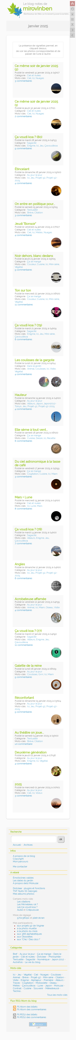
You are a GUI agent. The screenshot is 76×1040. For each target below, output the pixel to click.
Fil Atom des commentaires (31, 1009)
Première (48, 980)
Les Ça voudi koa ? (27, 907)
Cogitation (32, 474)
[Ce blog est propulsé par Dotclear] (38, 1024)
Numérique (43, 959)
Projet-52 (40, 177)
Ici (33, 78)
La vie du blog (32, 962)
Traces (16, 983)
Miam (54, 474)
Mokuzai (58, 985)
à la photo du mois (27, 931)
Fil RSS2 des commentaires (31, 1017)
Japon (39, 403)
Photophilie (55, 956)
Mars (39, 506)
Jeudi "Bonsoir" (25, 224)
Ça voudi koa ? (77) (28, 631)
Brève (30, 212)
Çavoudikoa (51, 145)
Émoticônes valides (23, 877)
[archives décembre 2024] (72, 29)
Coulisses (40, 368)
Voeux (39, 793)
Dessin (39, 438)
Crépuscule (32, 910)
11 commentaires (24, 304)
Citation (38, 212)
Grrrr (40, 674)
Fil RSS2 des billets (27, 1014)
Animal (30, 368)
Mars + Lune (23, 497)
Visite (53, 368)
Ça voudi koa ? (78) (28, 529)
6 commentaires (23, 339)
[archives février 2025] (72, 35)
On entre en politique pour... (35, 204)
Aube (20, 910)
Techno (17, 991)
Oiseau (49, 607)
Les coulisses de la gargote (34, 360)
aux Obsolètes (25, 936)
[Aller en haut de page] (72, 14)
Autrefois (18, 962)
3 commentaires (23, 81)
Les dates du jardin (23, 880)
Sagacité (31, 143)
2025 (18, 784)
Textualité (32, 210)
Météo (39, 232)
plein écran (38, 918)
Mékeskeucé (52, 988)
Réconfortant (24, 698)
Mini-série (54, 264)
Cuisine (41, 264)
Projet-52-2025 (46, 406)
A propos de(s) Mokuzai (25, 883)
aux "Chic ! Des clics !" (28, 939)
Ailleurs (31, 403)
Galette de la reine (28, 666)
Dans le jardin (34, 366)
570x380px (23, 918)
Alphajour (36, 980)
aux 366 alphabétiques (29, 934)
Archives (28, 845)
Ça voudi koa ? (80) (28, 137)
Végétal (19, 267)
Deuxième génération (31, 752)
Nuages (40, 78)
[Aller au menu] (72, 19)
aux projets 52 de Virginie (30, 925)
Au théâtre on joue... (29, 732)
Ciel (29, 78)
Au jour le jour (34, 175)
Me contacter (20, 866)
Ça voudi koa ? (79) (28, 325)
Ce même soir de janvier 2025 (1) (36, 103)
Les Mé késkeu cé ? (27, 904)
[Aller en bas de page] (72, 24)
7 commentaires (23, 543)
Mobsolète (41, 983)
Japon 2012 (58, 959)
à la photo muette (27, 928)
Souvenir (38, 988)
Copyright (18, 858)
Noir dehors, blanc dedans (34, 256)
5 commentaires (23, 148)
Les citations (23, 901)
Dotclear (41, 956)
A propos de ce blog (24, 856)
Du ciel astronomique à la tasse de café (37, 463)
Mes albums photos (23, 893)
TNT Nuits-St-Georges (25, 891)
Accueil (17, 845)
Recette (51, 438)
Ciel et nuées (34, 75)
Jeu (41, 145)
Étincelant (22, 169)
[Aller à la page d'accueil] (72, 3)
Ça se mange (34, 261)
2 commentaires (23, 116)
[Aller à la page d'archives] (72, 8)
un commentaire (23, 744)
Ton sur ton (23, 290)
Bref (15, 954)
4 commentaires (23, 183)
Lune (33, 506)
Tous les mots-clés (57, 995)
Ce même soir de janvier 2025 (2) (36, 67)
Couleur (31, 264)
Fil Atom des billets (27, 1006)
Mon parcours (20, 861)
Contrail (17, 988)
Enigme (31, 145)
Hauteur (21, 395)
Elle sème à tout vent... (31, 430)
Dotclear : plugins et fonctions (29, 888)
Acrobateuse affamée (30, 599)
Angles (20, 564)
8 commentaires (23, 508)
